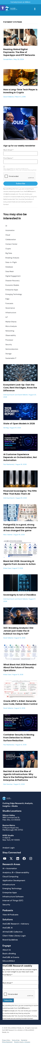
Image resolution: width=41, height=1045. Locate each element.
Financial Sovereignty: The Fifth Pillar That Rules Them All (20, 492)
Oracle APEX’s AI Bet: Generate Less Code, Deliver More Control (20, 702)
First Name (8, 158)
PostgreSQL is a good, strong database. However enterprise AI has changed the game (19, 527)
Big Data (8, 253)
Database (9, 267)
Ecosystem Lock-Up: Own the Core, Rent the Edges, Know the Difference (20, 387)
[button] (2, 8)
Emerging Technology (13, 294)
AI (6, 226)
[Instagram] (30, 858)
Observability (10, 335)
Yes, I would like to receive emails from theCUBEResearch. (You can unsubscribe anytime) (19, 169)
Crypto (8, 249)
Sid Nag (6, 428)
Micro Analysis (11, 326)
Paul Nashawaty (8, 464)
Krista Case (7, 568)
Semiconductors (11, 349)
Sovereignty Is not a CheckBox (19, 594)
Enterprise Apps (11, 290)
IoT (6, 317)
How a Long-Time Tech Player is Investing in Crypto (20, 91)
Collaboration (10, 239)
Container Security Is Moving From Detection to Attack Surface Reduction (18, 737)
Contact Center (11, 244)
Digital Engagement (12, 276)
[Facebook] (24, 858)
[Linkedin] (17, 858)
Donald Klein (7, 59)
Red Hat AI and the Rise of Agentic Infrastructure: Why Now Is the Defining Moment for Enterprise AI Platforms (20, 775)
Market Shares (10, 322)
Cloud (7, 235)
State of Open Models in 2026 (19, 423)
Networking (9, 331)
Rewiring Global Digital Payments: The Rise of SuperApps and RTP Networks (19, 52)
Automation (10, 230)
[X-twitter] (11, 858)
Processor (9, 340)
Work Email (8, 150)
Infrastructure (10, 312)
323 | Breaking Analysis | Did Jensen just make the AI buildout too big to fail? (18, 630)
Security (8, 344)
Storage (8, 354)
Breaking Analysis (12, 258)
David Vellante (8, 97)
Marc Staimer (7, 535)
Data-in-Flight (11, 262)
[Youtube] (4, 858)
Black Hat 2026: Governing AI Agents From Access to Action (19, 563)
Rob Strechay (8, 784)
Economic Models (12, 285)
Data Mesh (9, 271)
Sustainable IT (10, 358)
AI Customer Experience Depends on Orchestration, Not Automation (20, 457)
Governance (10, 308)
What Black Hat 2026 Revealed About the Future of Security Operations (19, 667)
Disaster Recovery (12, 280)
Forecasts (9, 303)
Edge (7, 299)
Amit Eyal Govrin (9, 395)
